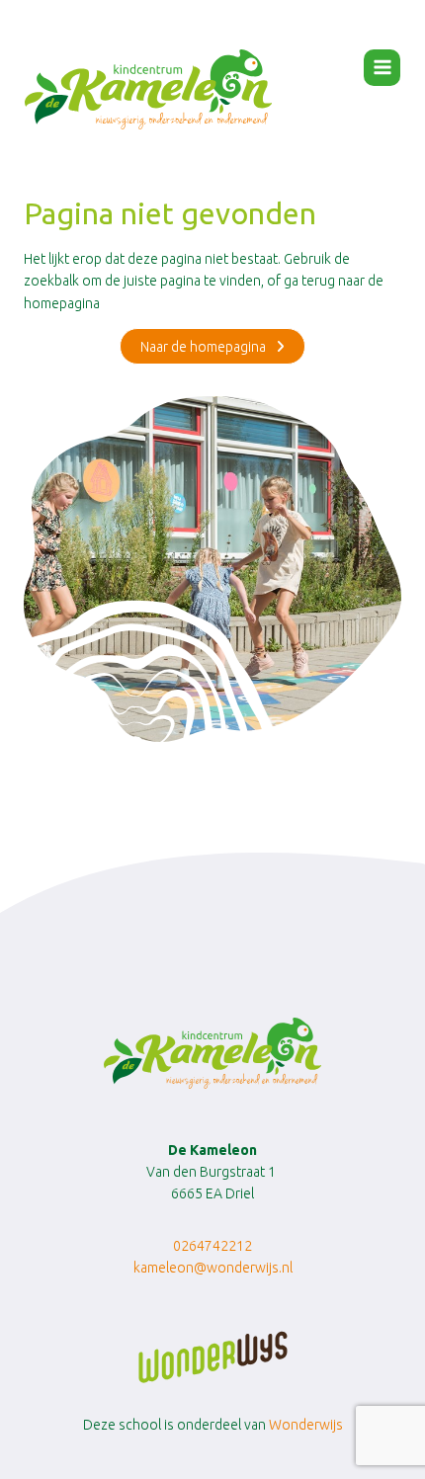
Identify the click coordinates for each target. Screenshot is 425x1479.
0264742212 (212, 1246)
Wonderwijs (306, 1425)
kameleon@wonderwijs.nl (213, 1267)
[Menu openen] (382, 67)
